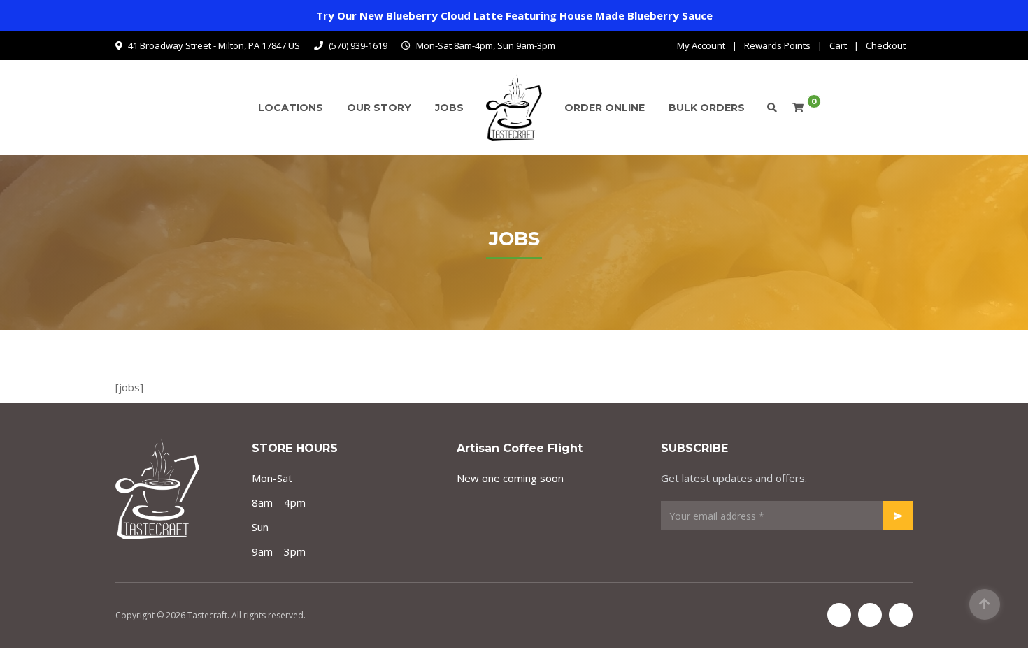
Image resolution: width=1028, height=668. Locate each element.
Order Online (604, 107)
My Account (701, 45)
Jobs (449, 107)
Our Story (379, 107)
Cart (838, 45)
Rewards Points (777, 45)
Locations (290, 107)
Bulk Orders (707, 107)
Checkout (886, 45)
